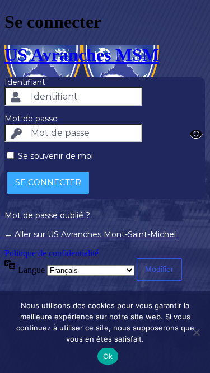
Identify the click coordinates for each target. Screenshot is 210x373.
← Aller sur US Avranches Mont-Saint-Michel (90, 234)
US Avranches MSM (81, 55)
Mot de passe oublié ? (47, 215)
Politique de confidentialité (51, 253)
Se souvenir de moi (55, 156)
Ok (108, 356)
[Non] (196, 332)
